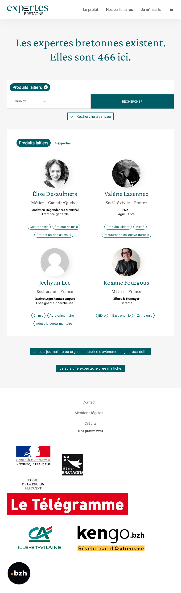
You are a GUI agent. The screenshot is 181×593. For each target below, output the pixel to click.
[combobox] (90, 87)
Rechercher (132, 101)
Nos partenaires (119, 9)
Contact (88, 402)
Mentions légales (89, 412)
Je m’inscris (151, 9)
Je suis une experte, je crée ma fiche (90, 368)
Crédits (90, 423)
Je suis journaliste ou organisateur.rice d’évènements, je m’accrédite (90, 351)
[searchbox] (88, 87)
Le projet (90, 9)
